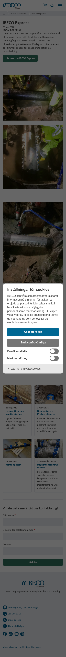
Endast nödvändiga (33, 342)
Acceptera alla (33, 331)
